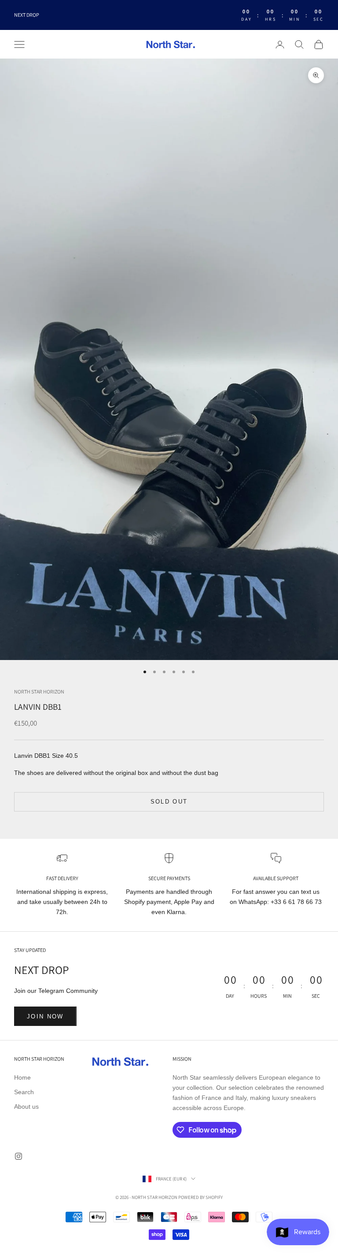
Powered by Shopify (200, 1197)
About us (26, 1106)
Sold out (169, 801)
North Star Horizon (39, 691)
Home (22, 1077)
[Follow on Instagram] (18, 1156)
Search (24, 1091)
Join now (45, 1016)
